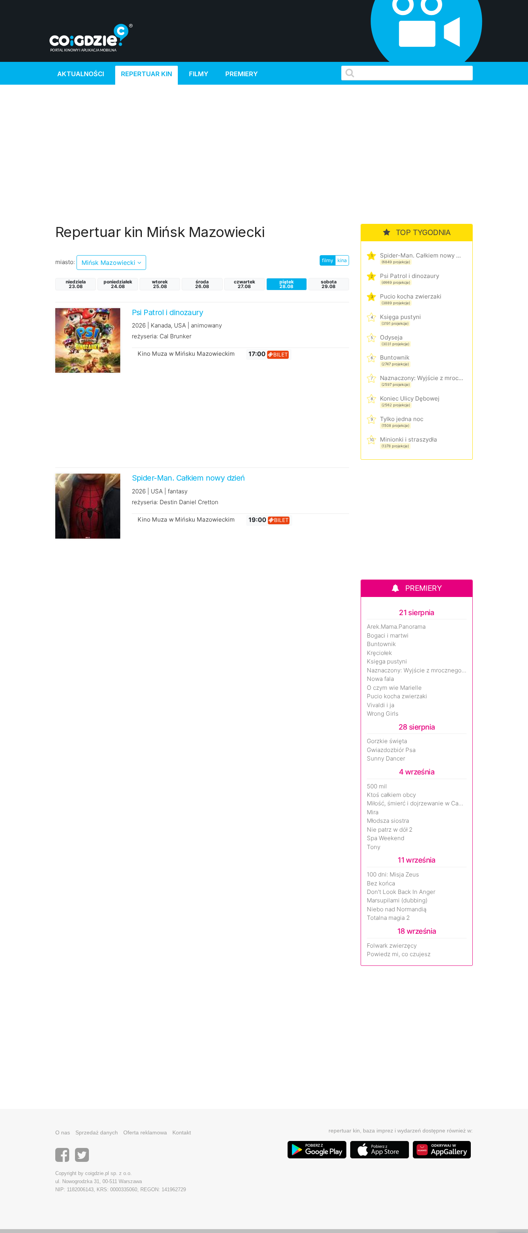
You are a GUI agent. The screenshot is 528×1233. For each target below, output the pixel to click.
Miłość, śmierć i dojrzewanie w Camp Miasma (417, 803)
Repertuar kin (146, 74)
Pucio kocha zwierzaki (410, 296)
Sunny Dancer (386, 758)
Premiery (241, 74)
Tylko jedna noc (401, 419)
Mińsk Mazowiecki (109, 262)
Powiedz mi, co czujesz (399, 954)
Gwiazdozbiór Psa (391, 750)
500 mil (377, 786)
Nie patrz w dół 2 (389, 829)
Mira (372, 812)
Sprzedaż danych (96, 1132)
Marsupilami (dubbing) (397, 900)
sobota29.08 (329, 284)
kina (342, 260)
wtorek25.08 (160, 284)
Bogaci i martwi (388, 635)
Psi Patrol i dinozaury (409, 276)
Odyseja (391, 337)
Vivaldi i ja (380, 705)
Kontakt (181, 1132)
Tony (373, 847)
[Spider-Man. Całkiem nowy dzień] (87, 505)
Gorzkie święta (387, 741)
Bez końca (381, 883)
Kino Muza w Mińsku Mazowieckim (186, 353)
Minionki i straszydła (408, 439)
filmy (327, 260)
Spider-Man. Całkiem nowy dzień (421, 255)
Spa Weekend (385, 838)
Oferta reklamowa (145, 1132)
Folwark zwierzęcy (392, 945)
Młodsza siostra (388, 820)
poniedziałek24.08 (118, 284)
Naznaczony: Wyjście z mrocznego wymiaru (421, 378)
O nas (62, 1132)
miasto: (65, 262)
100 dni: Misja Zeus (393, 874)
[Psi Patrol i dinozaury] (87, 340)
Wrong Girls (383, 713)
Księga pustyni (400, 317)
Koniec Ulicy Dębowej (409, 398)
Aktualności (80, 74)
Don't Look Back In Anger (401, 892)
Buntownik (394, 357)
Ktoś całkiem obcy (391, 794)
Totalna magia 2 (388, 917)
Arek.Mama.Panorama (396, 626)
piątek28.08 (286, 284)
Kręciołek (379, 653)
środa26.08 (202, 284)
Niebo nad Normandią (396, 909)
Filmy (198, 74)
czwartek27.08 (244, 284)
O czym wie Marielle (394, 687)
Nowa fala (380, 678)
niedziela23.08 (76, 284)
